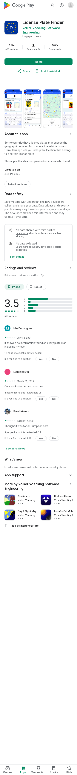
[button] (39, 49)
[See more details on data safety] (17, 256)
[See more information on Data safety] (70, 193)
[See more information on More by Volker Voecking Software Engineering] (70, 484)
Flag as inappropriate (21, 525)
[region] (38, 47)
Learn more (22, 233)
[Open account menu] (70, 5)
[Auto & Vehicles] (17, 184)
